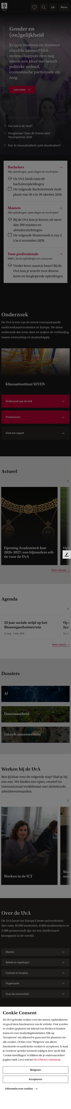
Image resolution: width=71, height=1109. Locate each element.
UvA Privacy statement (47, 1059)
